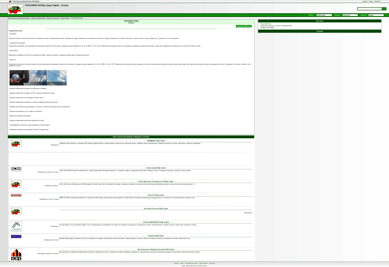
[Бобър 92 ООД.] (16, 195)
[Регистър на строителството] (15, 9)
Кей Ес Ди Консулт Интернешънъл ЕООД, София (155, 181)
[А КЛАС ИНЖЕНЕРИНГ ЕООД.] (16, 226)
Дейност (56, 185)
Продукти (50, 172)
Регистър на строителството (198, 265)
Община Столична (274, 25)
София (266, 25)
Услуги (249, 26)
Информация (241, 26)
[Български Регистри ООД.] (16, 211)
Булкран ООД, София (156, 236)
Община (337, 15)
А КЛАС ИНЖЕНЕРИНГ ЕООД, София (156, 222)
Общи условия (203, 263)
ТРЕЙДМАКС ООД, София (156, 141)
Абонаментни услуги (191, 263)
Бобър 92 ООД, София (156, 195)
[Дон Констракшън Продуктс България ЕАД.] (16, 255)
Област (311, 15)
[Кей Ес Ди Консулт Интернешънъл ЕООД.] (16, 184)
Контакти (377, 1)
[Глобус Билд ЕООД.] (16, 169)
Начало (365, 1)
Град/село (364, 15)
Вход (371, 1)
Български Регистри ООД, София (156, 208)
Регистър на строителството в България (26, 1)
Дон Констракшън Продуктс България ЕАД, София (156, 249)
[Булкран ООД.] (16, 236)
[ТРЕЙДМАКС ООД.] (16, 143)
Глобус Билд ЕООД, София (156, 168)
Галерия (56, 172)
